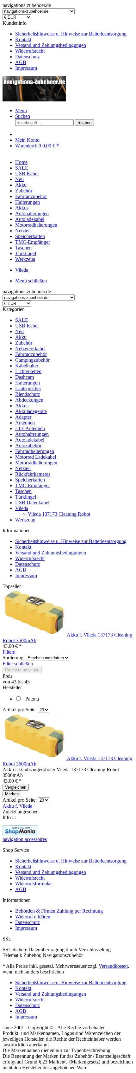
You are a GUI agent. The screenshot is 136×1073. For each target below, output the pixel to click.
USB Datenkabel (32, 502)
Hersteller (12, 687)
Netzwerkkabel (30, 348)
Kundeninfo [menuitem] (65, 45)
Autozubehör (28, 445)
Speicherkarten (30, 479)
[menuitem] (74, 34)
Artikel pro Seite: (20, 709)
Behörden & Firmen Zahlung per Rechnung (59, 911)
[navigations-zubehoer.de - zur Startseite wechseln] (34, 99)
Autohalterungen (32, 434)
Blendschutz (27, 394)
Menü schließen (31, 280)
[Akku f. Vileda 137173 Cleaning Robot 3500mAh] (35, 634)
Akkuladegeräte (31, 411)
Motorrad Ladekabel (35, 457)
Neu (19, 331)
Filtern (9, 652)
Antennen (25, 422)
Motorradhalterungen (36, 462)
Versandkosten (113, 966)
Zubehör (23, 343)
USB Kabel (27, 325)
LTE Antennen (30, 428)
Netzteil (23, 468)
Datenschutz (27, 56)
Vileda (21, 508)
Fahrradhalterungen (34, 451)
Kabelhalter (26, 365)
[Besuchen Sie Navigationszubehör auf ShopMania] (20, 833)
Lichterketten (28, 371)
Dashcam (24, 377)
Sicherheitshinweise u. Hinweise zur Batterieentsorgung (71, 33)
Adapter (23, 417)
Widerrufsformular (33, 883)
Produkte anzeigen (22, 670)
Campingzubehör (32, 360)
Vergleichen (15, 787)
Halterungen (27, 382)
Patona (32, 698)
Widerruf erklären (32, 916)
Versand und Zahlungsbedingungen (50, 45)
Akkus (21, 405)
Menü (21, 110)
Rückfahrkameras (32, 474)
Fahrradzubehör (31, 354)
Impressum (26, 68)
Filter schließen (18, 663)
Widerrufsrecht (30, 51)
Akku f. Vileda (17, 806)
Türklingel (25, 497)
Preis (7, 676)
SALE (21, 320)
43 (14, 681)
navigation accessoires (25, 839)
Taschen (23, 491)
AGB (20, 62)
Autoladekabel (29, 440)
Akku (21, 337)
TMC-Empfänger (32, 485)
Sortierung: (14, 657)
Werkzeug (25, 519)
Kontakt (23, 39)
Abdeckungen (29, 400)
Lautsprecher (28, 388)
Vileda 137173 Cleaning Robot (59, 514)
